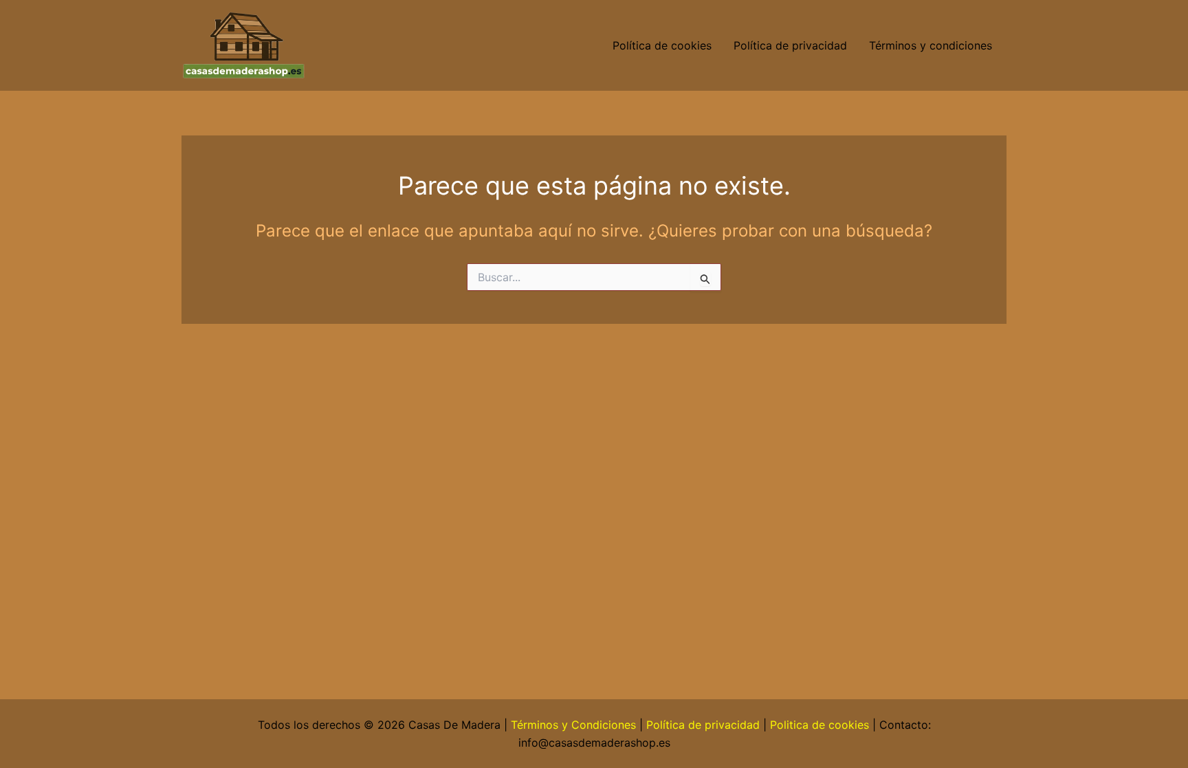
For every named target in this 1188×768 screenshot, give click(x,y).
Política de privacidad (790, 45)
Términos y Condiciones (573, 725)
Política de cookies (662, 45)
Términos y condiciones (932, 45)
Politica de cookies (819, 725)
